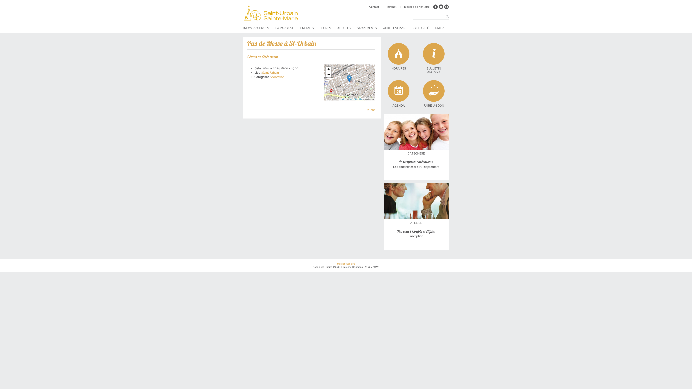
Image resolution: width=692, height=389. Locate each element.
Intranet (391, 6)
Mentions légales (346, 264)
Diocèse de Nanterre (417, 6)
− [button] (328, 74)
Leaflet (342, 99)
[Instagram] (446, 7)
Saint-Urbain (270, 72)
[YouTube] (441, 7)
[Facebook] (435, 7)
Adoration (277, 77)
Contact (374, 6)
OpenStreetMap (356, 99)
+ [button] (328, 69)
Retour (370, 110)
